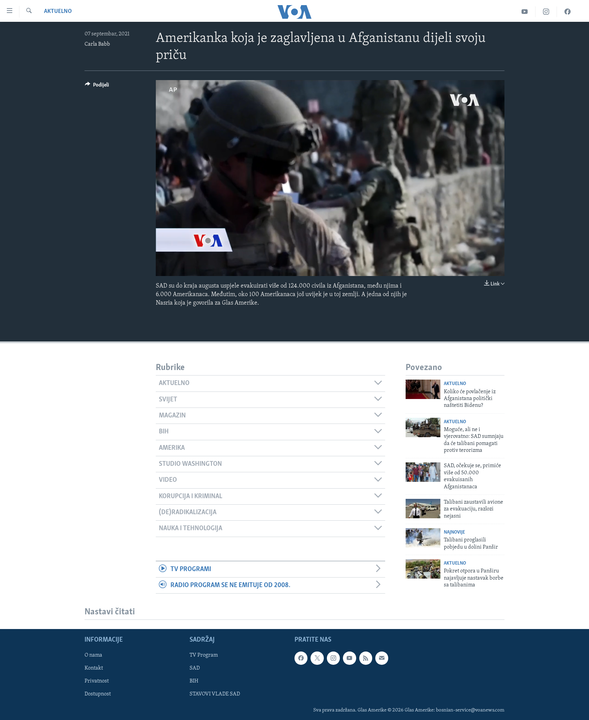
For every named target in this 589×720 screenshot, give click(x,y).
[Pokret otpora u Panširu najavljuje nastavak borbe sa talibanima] (423, 569)
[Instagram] (546, 11)
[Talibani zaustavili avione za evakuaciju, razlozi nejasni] (423, 508)
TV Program (204, 655)
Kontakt (94, 668)
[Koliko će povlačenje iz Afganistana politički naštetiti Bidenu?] (423, 389)
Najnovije (454, 532)
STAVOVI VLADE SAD (215, 694)
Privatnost (97, 681)
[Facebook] (567, 11)
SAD (195, 668)
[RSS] (365, 658)
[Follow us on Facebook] (300, 658)
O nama (93, 655)
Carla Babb (97, 44)
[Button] (97, 86)
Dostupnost (98, 694)
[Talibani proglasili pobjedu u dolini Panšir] (423, 538)
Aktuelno (58, 12)
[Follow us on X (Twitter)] (317, 658)
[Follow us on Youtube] (349, 658)
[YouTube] (524, 11)
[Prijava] (381, 658)
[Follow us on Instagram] (333, 658)
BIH (194, 681)
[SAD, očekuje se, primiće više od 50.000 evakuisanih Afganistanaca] (423, 472)
